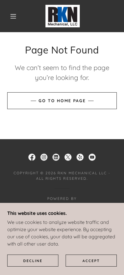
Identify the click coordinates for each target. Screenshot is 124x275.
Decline (32, 260)
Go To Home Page (62, 100)
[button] (13, 16)
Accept (91, 260)
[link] (62, 16)
